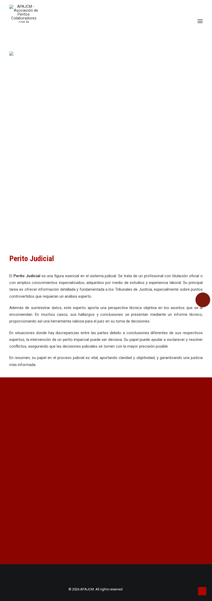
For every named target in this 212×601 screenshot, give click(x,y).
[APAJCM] (23, 14)
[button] (200, 21)
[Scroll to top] (202, 591)
